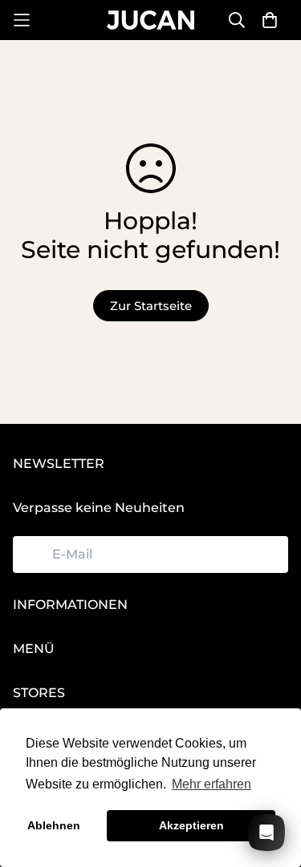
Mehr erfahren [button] (211, 784)
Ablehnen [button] (53, 825)
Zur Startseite (151, 305)
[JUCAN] (151, 19)
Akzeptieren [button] (191, 825)
